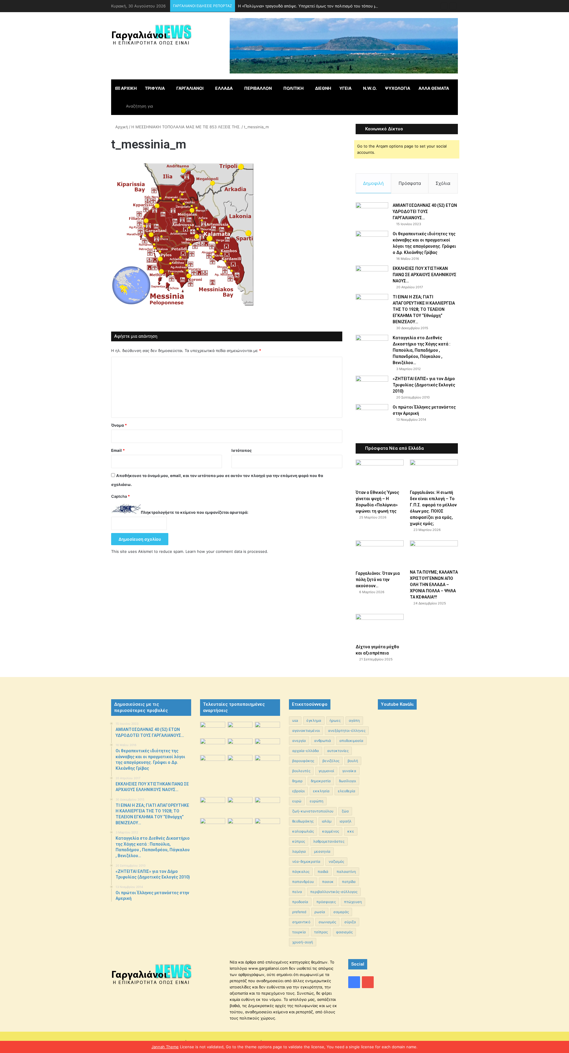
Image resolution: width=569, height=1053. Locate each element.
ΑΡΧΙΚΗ (128, 88)
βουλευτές (301, 771)
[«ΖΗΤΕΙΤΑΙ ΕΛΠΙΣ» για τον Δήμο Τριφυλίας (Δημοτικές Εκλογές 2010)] (372, 387)
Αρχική (121, 126)
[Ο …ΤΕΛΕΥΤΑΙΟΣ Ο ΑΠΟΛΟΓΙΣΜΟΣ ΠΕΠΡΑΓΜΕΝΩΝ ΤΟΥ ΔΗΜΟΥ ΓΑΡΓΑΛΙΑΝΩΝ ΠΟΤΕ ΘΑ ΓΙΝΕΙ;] (267, 847)
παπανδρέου (303, 881)
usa (295, 720)
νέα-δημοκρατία (306, 861)
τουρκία (299, 932)
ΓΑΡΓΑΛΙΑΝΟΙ (190, 88)
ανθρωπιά (322, 740)
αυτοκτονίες (338, 750)
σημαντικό (301, 922)
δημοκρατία (321, 781)
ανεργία (299, 740)
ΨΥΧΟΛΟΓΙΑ (397, 88)
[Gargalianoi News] (151, 37)
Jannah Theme (165, 1046)
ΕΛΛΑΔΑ (224, 88)
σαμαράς (341, 912)
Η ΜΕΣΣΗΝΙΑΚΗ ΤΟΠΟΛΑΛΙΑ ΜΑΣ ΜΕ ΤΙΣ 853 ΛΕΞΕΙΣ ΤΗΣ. (186, 126)
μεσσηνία (322, 851)
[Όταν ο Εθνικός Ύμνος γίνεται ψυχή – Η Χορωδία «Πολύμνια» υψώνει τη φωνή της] (380, 473)
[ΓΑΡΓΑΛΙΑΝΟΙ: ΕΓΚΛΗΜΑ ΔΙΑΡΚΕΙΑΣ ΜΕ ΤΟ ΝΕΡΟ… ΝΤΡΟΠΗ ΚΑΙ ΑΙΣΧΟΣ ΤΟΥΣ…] (212, 759)
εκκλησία (321, 791)
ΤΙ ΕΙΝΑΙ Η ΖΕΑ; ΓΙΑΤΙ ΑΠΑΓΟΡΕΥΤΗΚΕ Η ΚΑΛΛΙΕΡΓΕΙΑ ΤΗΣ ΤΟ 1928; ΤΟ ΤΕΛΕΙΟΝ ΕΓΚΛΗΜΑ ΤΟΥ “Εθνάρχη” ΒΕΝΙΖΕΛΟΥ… (424, 309)
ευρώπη (316, 801)
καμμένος (330, 831)
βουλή (353, 760)
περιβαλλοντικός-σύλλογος (333, 891)
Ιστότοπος (241, 450)
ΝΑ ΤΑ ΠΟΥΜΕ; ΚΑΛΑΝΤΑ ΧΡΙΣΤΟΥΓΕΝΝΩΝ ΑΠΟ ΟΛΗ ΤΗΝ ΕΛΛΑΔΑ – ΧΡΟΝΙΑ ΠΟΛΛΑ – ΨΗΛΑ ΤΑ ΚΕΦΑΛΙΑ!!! (434, 584)
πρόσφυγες (326, 902)
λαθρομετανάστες (328, 841)
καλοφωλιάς (303, 831)
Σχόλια (443, 183)
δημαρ (297, 781)
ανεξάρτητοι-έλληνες (346, 730)
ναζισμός (336, 861)
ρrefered (299, 912)
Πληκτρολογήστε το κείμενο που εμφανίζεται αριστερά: (194, 512)
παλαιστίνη (346, 871)
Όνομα (119, 425)
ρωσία (319, 912)
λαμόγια (299, 851)
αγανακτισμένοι (306, 730)
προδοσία (300, 902)
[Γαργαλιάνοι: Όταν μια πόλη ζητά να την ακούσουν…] (380, 553)
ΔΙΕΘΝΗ (323, 88)
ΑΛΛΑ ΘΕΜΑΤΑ (433, 88)
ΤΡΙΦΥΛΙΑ (155, 88)
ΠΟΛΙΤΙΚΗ (293, 88)
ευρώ (296, 801)
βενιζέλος (330, 760)
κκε (350, 831)
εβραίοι (298, 791)
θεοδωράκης (303, 821)
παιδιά (323, 871)
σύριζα (350, 922)
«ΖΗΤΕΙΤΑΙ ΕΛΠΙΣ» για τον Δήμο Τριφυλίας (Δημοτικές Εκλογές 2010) (424, 384)
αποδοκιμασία (351, 740)
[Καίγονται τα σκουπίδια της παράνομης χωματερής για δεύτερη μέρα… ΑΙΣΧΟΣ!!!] (212, 827)
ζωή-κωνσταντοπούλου (312, 811)
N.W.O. (370, 88)
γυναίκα (349, 771)
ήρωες (335, 720)
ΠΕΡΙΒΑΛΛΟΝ (258, 88)
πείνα (297, 891)
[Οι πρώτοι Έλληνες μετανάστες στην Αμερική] (372, 416)
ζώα (345, 811)
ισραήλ (345, 821)
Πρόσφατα (410, 183)
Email (118, 450)
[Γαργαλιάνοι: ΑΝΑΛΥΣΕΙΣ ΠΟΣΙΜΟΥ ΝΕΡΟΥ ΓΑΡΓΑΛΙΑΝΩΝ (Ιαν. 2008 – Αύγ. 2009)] (240, 805)
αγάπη (354, 720)
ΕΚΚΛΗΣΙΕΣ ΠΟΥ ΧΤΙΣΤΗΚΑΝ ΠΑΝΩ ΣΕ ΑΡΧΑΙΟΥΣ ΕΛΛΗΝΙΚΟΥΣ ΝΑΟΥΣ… (424, 274)
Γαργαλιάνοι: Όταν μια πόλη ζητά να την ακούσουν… (378, 579)
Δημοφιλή (373, 183)
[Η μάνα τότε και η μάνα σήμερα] (267, 729)
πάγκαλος (300, 871)
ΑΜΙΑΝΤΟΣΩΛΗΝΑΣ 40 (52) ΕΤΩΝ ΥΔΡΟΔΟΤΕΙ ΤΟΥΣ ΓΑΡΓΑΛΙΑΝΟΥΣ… (425, 211)
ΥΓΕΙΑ (345, 88)
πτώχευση (353, 902)
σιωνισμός (327, 922)
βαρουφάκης (303, 760)
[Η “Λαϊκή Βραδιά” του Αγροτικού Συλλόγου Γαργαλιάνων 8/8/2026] (212, 729)
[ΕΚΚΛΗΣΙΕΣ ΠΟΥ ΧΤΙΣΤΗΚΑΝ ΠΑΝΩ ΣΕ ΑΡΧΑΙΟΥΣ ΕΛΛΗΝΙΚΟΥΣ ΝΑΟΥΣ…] (372, 273)
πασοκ (328, 881)
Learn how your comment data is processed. (227, 551)
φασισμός (344, 932)
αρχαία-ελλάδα (305, 750)
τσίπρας (321, 932)
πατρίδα (349, 881)
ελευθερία (346, 791)
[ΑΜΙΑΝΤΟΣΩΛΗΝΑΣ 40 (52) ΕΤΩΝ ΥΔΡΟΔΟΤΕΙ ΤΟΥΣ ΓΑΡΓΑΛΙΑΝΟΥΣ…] (372, 213)
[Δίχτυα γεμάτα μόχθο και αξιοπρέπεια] (380, 627)
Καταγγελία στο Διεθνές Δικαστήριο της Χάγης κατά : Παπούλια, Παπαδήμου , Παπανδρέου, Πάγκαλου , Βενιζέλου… (421, 350)
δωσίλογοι (347, 781)
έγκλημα (313, 720)
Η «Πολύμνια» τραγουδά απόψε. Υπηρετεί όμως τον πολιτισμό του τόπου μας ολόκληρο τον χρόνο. (330, 6)
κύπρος (298, 841)
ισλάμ (326, 821)
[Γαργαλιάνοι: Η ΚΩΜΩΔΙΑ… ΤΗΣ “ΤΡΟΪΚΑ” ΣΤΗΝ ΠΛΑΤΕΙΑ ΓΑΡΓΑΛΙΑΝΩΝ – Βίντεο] (267, 764)
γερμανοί (326, 771)
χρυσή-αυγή (302, 942)
